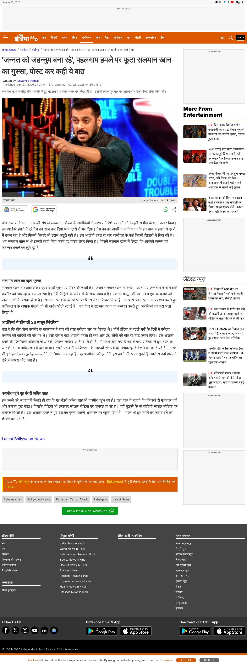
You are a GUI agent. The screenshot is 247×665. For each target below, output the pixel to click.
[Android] (220, 2)
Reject (209, 660)
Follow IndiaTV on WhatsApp (86, 511)
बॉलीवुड (35, 49)
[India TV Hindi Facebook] (224, 2)
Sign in (239, 2)
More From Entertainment (202, 111)
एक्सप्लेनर (150, 37)
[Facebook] (6, 630)
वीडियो (54, 37)
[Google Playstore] (101, 631)
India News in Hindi (72, 543)
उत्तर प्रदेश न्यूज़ (183, 543)
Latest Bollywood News (23, 438)
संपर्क (4, 543)
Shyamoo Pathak (28, 80)
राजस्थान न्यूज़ (182, 575)
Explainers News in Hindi (75, 581)
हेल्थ (163, 37)
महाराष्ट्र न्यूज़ (182, 570)
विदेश (74, 37)
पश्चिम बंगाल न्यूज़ (184, 554)
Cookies (33, 660)
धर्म (128, 37)
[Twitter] (15, 630)
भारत (64, 37)
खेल (98, 37)
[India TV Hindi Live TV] (240, 38)
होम (44, 37)
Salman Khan (13, 499)
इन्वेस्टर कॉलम (9, 565)
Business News (69, 570)
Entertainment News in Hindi (77, 554)
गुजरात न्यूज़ (181, 581)
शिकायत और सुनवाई (11, 559)
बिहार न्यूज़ (181, 559)
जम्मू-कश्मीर (181, 602)
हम (3, 548)
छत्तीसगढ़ (180, 597)
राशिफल (118, 37)
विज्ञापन (5, 554)
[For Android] (195, 631)
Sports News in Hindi (73, 559)
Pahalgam (100, 499)
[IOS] (216, 2)
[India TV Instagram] (25, 630)
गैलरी (138, 37)
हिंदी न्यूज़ (24, 481)
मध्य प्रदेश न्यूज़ (183, 565)
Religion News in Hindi (74, 575)
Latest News (121, 499)
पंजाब (178, 586)
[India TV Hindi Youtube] (232, 2)
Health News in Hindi (73, 586)
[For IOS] (229, 631)
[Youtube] (35, 630)
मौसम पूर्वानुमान (9, 590)
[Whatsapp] (166, 209)
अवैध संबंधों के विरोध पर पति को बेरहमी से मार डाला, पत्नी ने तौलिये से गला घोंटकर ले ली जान (226, 313)
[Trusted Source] (44, 209)
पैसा (107, 37)
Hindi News (9, 49)
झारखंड (179, 608)
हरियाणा (179, 592)
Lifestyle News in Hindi (74, 592)
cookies (167, 660)
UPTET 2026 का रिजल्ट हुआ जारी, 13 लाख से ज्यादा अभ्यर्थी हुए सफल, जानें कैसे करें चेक (226, 333)
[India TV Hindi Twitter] (228, 2)
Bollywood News (38, 499)
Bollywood (115, 481)
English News (10, 570)
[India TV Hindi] (26, 38)
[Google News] (14, 209)
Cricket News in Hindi (73, 565)
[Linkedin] (44, 630)
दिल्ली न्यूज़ (181, 548)
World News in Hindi (72, 548)
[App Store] (135, 631)
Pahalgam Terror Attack (72, 499)
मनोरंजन (86, 37)
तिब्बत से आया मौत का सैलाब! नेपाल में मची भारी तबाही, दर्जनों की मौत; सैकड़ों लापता (226, 293)
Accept (186, 660)
